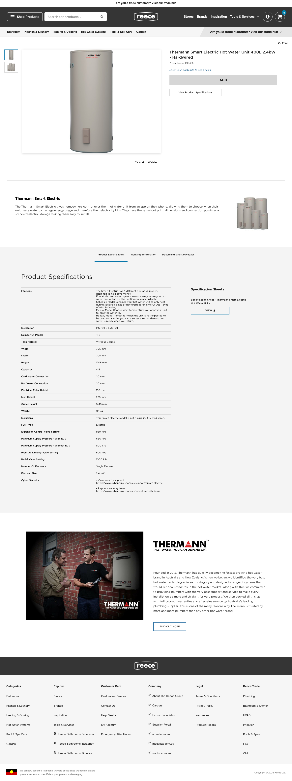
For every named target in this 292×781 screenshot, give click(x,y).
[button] (156, 101)
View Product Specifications (195, 92)
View (208, 310)
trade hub (170, 3)
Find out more (170, 626)
